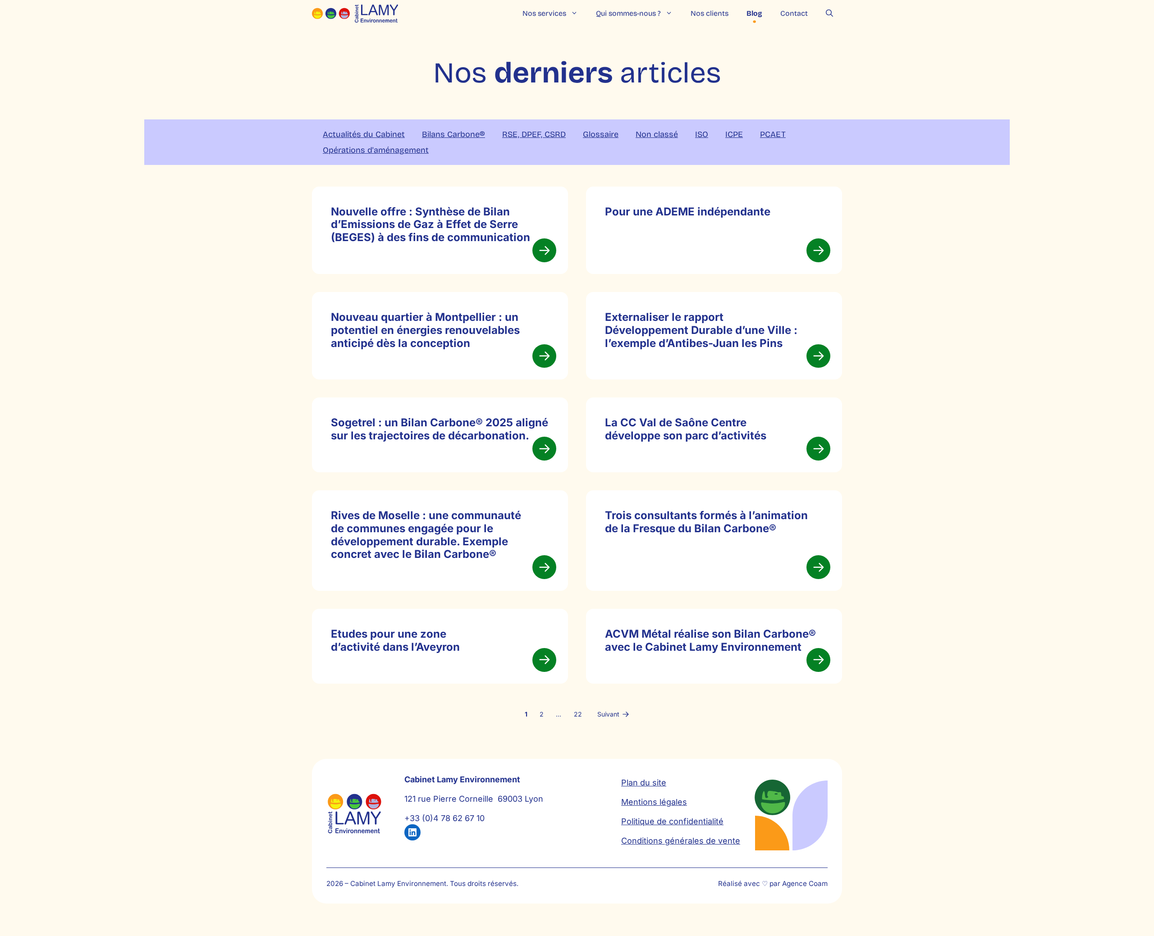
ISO (701, 134)
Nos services (544, 13)
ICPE (734, 134)
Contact (794, 13)
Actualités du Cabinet (364, 134)
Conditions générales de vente (680, 840)
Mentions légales (654, 802)
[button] (829, 13)
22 (578, 714)
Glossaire (600, 134)
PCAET (773, 134)
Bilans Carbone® (453, 134)
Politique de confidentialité (672, 821)
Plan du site (643, 782)
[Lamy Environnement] (355, 13)
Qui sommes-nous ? (628, 13)
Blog (754, 13)
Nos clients (709, 13)
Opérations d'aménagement (376, 150)
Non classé (657, 134)
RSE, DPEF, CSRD (534, 134)
